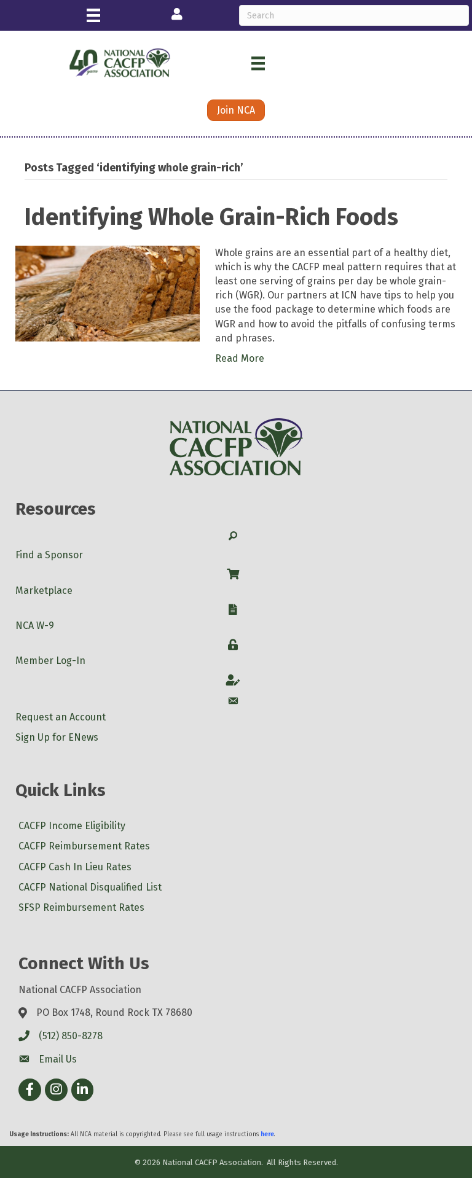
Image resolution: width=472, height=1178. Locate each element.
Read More (239, 358)
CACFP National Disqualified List (90, 887)
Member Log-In (50, 660)
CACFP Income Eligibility (71, 826)
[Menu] (93, 15)
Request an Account (60, 717)
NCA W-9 (34, 625)
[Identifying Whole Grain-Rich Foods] (107, 292)
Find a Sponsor (49, 555)
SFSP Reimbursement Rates (81, 907)
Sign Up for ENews (56, 737)
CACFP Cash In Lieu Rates (75, 867)
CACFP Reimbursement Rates (84, 846)
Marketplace (44, 590)
